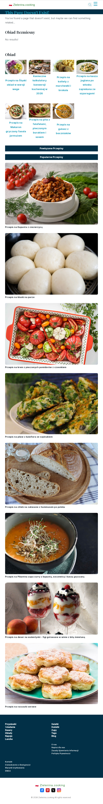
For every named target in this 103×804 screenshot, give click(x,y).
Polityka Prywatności (61, 753)
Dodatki (55, 727)
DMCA (8, 771)
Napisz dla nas (58, 747)
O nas (54, 744)
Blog (54, 736)
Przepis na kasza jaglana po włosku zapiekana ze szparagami (87, 85)
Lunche (9, 739)
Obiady (8, 733)
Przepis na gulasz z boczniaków (63, 129)
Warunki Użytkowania (15, 768)
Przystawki (10, 724)
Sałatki (55, 724)
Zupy (54, 730)
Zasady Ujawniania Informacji (65, 750)
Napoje (8, 736)
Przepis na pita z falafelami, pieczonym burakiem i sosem (39, 128)
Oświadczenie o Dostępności (17, 765)
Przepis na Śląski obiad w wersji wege (16, 85)
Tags (54, 733)
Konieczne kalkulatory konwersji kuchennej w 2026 (39, 85)
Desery (8, 730)
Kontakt (8, 762)
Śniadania (10, 727)
